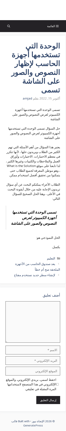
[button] (9, 26)
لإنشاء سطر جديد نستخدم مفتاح (34, 275)
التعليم (51, 258)
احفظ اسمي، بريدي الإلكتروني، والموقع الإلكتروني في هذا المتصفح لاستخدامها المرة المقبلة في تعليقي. (31, 384)
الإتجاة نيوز (33, 10)
